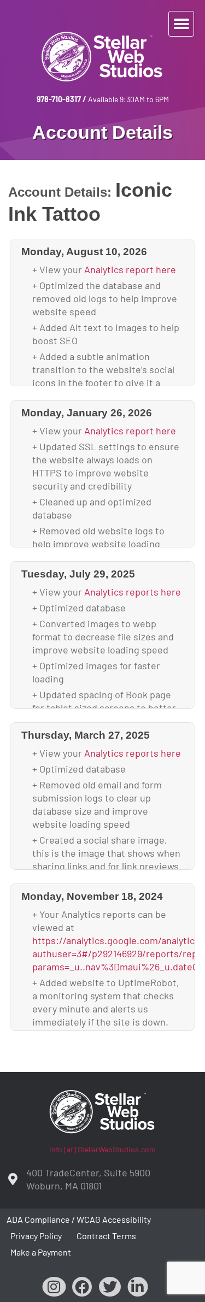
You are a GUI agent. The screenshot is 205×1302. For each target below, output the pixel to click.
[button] (181, 24)
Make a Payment (40, 1252)
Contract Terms (106, 1235)
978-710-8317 (59, 99)
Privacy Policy (36, 1235)
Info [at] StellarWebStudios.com (102, 1149)
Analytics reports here (132, 592)
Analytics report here (130, 269)
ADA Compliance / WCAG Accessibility (79, 1219)
